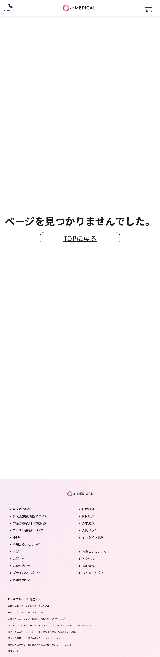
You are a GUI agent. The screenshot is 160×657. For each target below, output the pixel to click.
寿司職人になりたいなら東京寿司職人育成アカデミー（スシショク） (42, 644)
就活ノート (13, 651)
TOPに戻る (80, 238)
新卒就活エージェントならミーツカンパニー (30, 605)
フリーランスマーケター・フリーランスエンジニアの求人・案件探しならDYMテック (49, 625)
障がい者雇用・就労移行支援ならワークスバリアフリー (35, 638)
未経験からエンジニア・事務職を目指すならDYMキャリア (36, 618)
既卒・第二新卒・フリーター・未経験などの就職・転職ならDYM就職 (42, 631)
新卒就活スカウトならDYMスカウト (25, 612)
